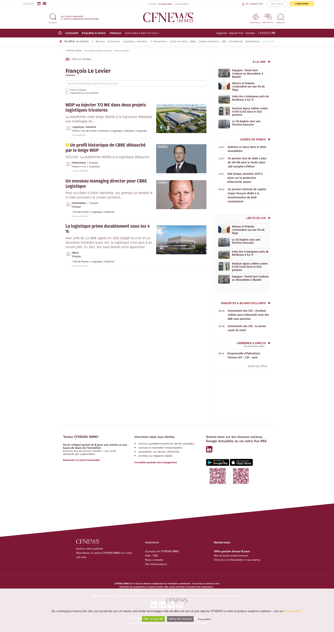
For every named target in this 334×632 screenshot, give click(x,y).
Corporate (141, 130)
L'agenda (221, 33)
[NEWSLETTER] (281, 16)
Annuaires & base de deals (142, 33)
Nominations (252, 41)
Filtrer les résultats (81, 59)
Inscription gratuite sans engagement (156, 462)
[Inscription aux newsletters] (44, 3)
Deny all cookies (180, 619)
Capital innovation (209, 41)
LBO (224, 41)
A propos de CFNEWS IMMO (162, 551)
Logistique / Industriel (135, 41)
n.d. (84, 166)
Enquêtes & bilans (94, 33)
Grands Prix (236, 33)
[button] (53, 18)
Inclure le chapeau (78, 89)
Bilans (161, 228)
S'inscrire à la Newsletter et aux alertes (237, 560)
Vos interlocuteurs (156, 564)
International (236, 41)
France (76, 130)
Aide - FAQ (151, 555)
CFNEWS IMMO (165, 4)
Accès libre (268, 41)
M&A (193, 41)
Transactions (160, 41)
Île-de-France (89, 130)
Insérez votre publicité (89, 549)
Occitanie (103, 130)
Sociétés (162, 146)
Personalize (204, 619)
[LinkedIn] (39, 3)
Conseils (163, 182)
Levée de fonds (179, 41)
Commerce (113, 41)
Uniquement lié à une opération (84, 92)
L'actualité (71, 33)
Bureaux (100, 41)
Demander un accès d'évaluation (81, 460)
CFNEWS (152, 4)
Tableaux (115, 33)
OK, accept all (153, 619)
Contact (250, 33)
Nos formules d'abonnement (231, 555)
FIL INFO (76, 41)
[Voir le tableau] (161, 250)
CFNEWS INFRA (181, 4)
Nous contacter (154, 560)
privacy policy (293, 611)
